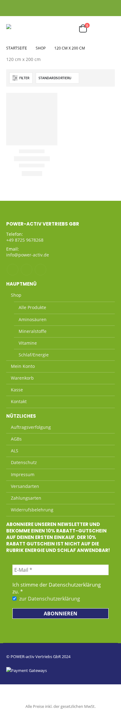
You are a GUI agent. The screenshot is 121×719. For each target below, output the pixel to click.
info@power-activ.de (27, 255)
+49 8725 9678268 (24, 240)
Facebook (12, 269)
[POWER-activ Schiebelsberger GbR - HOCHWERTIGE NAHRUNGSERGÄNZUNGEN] (21, 28)
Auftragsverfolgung (31, 427)
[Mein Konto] (13, 8)
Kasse (17, 390)
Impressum (22, 474)
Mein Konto (23, 366)
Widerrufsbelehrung (32, 510)
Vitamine (28, 343)
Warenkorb (22, 378)
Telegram (40, 269)
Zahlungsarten (26, 498)
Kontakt (19, 401)
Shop (16, 295)
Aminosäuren (33, 319)
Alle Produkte (32, 307)
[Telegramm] (111, 8)
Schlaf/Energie (34, 355)
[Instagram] (102, 8)
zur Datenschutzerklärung (49, 598)
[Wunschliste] (24, 8)
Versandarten (25, 486)
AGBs (16, 439)
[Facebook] (93, 8)
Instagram (26, 269)
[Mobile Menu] (108, 28)
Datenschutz (24, 462)
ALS (14, 451)
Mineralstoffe (33, 331)
